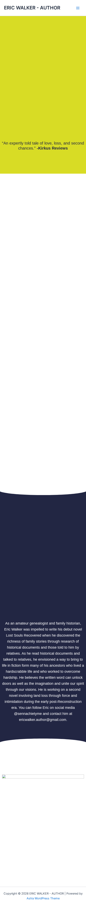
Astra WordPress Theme (43, 898)
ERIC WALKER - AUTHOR (32, 8)
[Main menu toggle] (78, 8)
